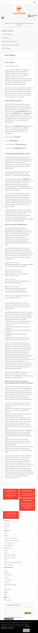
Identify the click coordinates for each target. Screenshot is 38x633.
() (36, 15)
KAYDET (28, 613)
